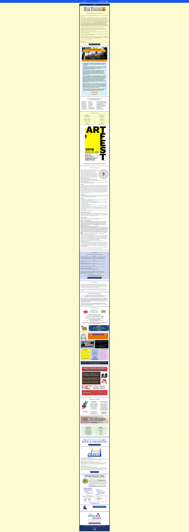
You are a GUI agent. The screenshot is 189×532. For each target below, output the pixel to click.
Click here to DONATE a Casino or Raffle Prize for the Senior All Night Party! (94, 363)
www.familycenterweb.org (98, 248)
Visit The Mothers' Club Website (94, 44)
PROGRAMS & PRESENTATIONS (94, 523)
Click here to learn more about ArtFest (94, 163)
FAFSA (91, 188)
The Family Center (84, 218)
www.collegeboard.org (94, 201)
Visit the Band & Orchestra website (94, 444)
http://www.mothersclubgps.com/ (97, 303)
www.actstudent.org (87, 201)
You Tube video (93, 214)
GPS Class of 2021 (104, 412)
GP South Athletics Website (99, 506)
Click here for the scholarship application (94, 277)
